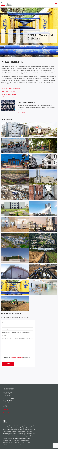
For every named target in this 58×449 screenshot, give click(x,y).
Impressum (5, 411)
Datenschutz (6, 413)
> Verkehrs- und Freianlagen (8, 97)
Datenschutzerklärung (17, 357)
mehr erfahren (21, 112)
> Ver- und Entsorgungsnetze (8, 94)
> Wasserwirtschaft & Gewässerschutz (11, 88)
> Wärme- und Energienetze (8, 91)
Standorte (5, 409)
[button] (56, 4)
